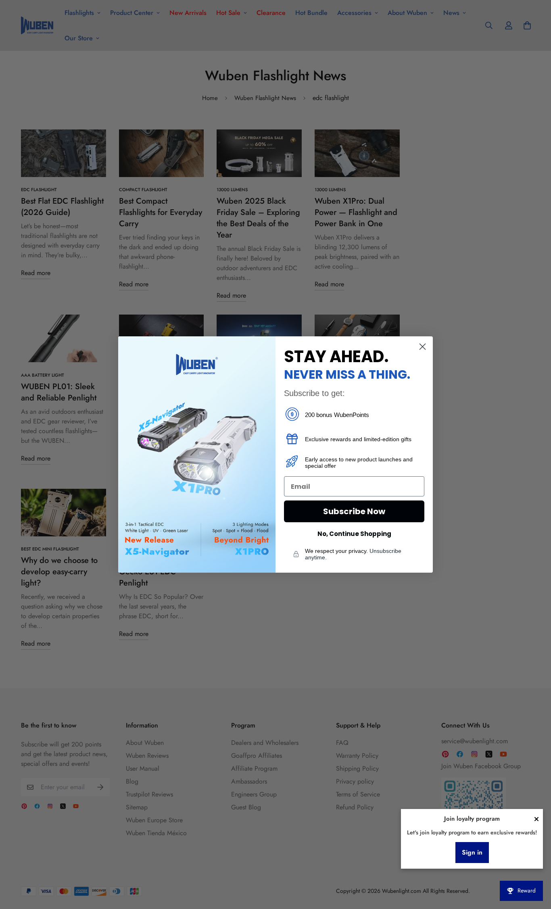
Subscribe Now (354, 511)
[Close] (536, 819)
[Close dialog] (422, 347)
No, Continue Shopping (354, 534)
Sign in (472, 852)
